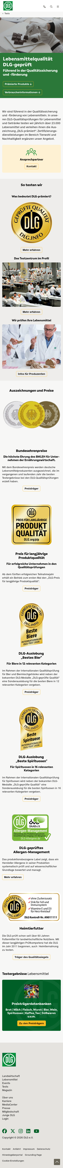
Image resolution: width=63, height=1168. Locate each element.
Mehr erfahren (31, 249)
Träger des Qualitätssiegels (31, 957)
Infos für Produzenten (31, 373)
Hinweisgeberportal (12, 1155)
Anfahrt (17, 1149)
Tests (7, 13)
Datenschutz (43, 1149)
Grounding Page (33, 1155)
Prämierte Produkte (17, 84)
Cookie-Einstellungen (13, 1161)
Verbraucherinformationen (21, 92)
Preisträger (31, 488)
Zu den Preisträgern (31, 1023)
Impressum (29, 1149)
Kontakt (31, 166)
